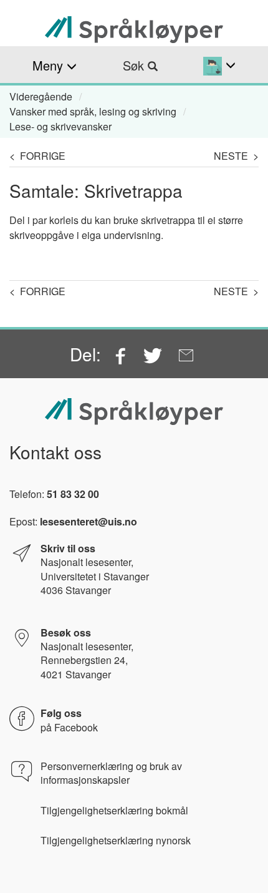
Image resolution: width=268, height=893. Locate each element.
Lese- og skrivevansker (60, 126)
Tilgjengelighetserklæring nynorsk (116, 840)
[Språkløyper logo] (134, 29)
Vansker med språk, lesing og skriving (92, 111)
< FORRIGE (37, 156)
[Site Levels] (219, 65)
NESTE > (236, 156)
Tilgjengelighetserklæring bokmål (114, 810)
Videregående (40, 96)
